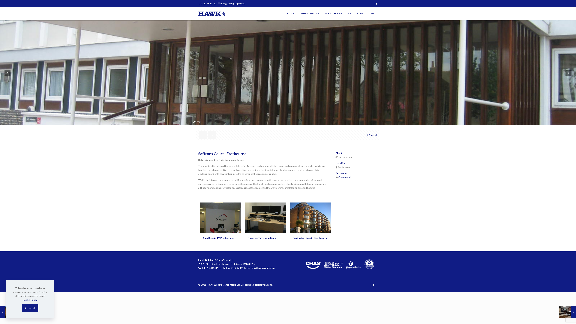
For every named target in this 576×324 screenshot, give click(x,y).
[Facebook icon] (376, 3)
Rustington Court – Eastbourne (310, 237)
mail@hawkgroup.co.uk (232, 3)
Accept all (30, 308)
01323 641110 (208, 3)
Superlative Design (263, 284)
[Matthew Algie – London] (567, 312)
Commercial (344, 177)
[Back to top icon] (563, 319)
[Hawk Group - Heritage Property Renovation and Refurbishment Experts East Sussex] (211, 13)
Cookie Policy (30, 299)
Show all (373, 135)
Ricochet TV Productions (262, 237)
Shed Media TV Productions (218, 237)
